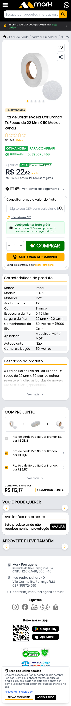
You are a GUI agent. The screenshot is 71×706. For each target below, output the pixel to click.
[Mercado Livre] (45, 607)
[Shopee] (55, 607)
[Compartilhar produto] (61, 57)
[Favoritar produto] (61, 47)
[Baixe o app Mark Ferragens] (21, 633)
